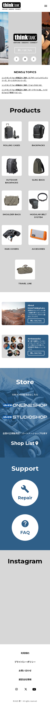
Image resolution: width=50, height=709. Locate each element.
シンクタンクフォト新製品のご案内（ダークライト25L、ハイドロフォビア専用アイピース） (25, 91)
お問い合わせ (25, 670)
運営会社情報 (25, 679)
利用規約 (25, 653)
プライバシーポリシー (25, 661)
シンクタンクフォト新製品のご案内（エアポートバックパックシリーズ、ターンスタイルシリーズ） (25, 79)
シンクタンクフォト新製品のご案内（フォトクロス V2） (22, 85)
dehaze (45, 6)
